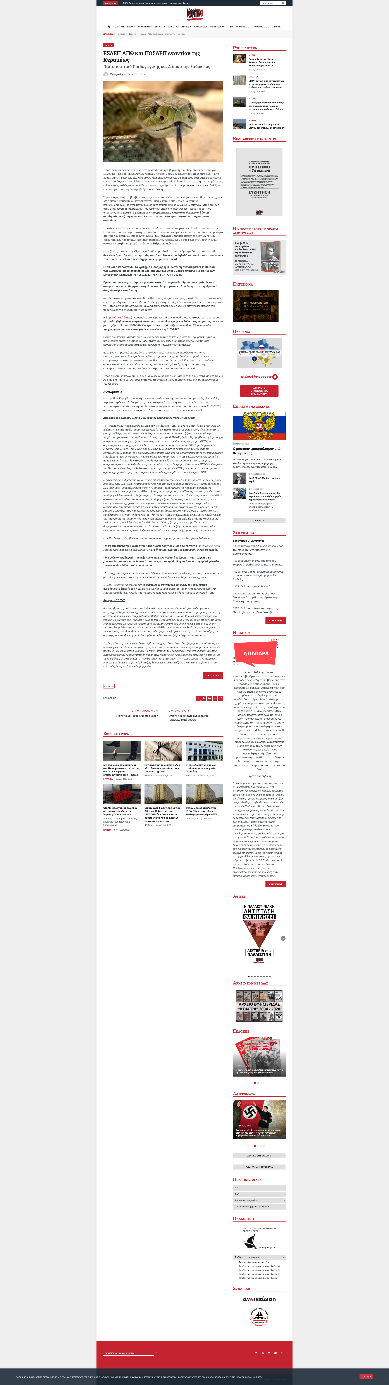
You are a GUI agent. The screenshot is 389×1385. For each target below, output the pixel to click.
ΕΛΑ (237, 1194)
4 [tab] (263, 1083)
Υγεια (230, 26)
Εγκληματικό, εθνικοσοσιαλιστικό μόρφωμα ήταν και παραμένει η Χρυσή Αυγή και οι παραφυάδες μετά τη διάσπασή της (258, 1133)
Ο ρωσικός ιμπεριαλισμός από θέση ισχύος (257, 450)
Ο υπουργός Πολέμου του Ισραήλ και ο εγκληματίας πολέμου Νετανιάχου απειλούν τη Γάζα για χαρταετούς (267, 106)
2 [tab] (257, 1083)
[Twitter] (256, 1352)
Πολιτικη (118, 26)
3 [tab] (260, 1083)
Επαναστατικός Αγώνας (247, 1200)
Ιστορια (276, 26)
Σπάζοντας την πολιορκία (248, 1257)
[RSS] (269, 1352)
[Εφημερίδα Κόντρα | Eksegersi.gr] (194, 14)
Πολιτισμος (243, 26)
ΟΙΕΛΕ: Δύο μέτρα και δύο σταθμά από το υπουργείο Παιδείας (201, 768)
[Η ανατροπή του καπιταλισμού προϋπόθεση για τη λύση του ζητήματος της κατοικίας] (259, 1057)
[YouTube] (262, 1352)
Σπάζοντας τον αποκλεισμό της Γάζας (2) (259, 1273)
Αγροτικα (173, 26)
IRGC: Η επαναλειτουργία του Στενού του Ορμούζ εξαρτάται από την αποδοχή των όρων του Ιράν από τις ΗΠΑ (267, 128)
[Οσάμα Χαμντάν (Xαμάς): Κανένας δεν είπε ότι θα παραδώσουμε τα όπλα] (239, 59)
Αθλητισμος (261, 26)
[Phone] (281, 1352)
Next (283, 938)
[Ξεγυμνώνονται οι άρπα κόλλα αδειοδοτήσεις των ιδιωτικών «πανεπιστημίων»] (163, 751)
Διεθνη (131, 26)
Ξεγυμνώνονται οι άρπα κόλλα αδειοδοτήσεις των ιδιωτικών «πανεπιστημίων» (162, 768)
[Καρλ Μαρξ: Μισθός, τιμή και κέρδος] (239, 478)
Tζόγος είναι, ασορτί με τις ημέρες (137, 715)
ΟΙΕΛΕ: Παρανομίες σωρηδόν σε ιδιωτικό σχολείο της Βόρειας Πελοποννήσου (120, 816)
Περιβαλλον (217, 26)
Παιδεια (186, 26)
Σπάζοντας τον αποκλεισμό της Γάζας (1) (259, 1277)
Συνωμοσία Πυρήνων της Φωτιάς (252, 1206)
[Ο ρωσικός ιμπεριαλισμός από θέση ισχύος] (259, 426)
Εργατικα (160, 26)
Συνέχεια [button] (366, 1376)
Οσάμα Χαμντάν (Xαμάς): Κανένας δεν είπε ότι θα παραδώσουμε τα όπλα (262, 62)
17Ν (237, 1187)
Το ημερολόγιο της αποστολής (254, 1262)
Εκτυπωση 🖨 (213, 675)
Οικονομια (145, 26)
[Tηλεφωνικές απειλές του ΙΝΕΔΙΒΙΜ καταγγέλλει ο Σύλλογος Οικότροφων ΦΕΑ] (204, 794)
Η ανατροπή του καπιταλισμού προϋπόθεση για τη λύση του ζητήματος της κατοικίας (259, 1071)
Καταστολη (200, 26)
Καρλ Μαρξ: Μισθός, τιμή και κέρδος (264, 479)
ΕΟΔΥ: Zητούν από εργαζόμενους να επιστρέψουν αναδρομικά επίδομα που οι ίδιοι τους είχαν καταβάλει (157, 3)
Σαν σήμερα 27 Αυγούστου (249, 540)
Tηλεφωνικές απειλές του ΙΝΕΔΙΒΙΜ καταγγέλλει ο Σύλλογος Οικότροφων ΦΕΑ (202, 811)
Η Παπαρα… (243, 633)
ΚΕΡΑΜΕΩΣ (109, 686)
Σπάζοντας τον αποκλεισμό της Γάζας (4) (259, 1266)
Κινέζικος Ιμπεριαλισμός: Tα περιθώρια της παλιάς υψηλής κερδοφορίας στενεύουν (265, 501)
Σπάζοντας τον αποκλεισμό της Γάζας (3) (259, 1270)
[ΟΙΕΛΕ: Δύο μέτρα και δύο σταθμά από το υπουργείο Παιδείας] (204, 751)
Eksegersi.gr (117, 74)
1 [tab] (255, 1083)
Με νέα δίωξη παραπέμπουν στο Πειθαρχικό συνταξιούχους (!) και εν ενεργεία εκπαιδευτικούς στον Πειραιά (121, 769)
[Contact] (275, 1352)
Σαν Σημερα (243, 533)
